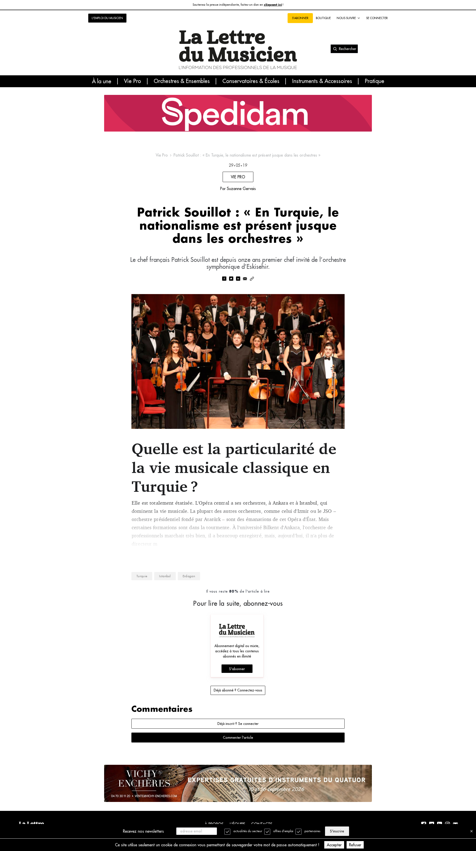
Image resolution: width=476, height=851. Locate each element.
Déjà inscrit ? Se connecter (237, 723)
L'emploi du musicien (107, 18)
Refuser (355, 844)
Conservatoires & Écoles (250, 81)
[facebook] (224, 279)
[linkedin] (238, 279)
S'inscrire (337, 831)
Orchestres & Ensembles (182, 81)
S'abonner (237, 669)
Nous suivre (346, 18)
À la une (101, 81)
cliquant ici (273, 4)
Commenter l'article (238, 737)
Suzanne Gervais (241, 188)
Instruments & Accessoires (322, 81)
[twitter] (231, 279)
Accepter (334, 844)
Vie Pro (132, 81)
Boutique (323, 18)
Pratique (374, 81)
